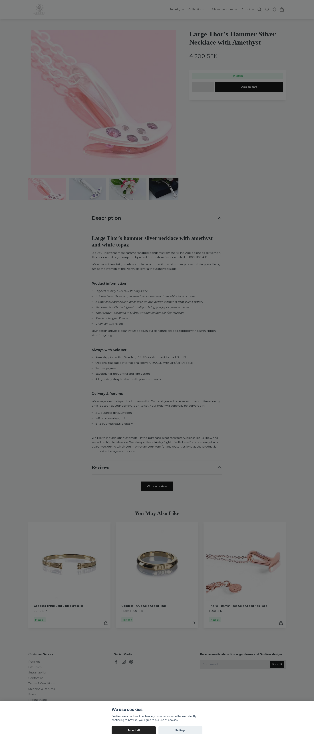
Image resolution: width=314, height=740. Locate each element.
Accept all (134, 730)
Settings (180, 730)
